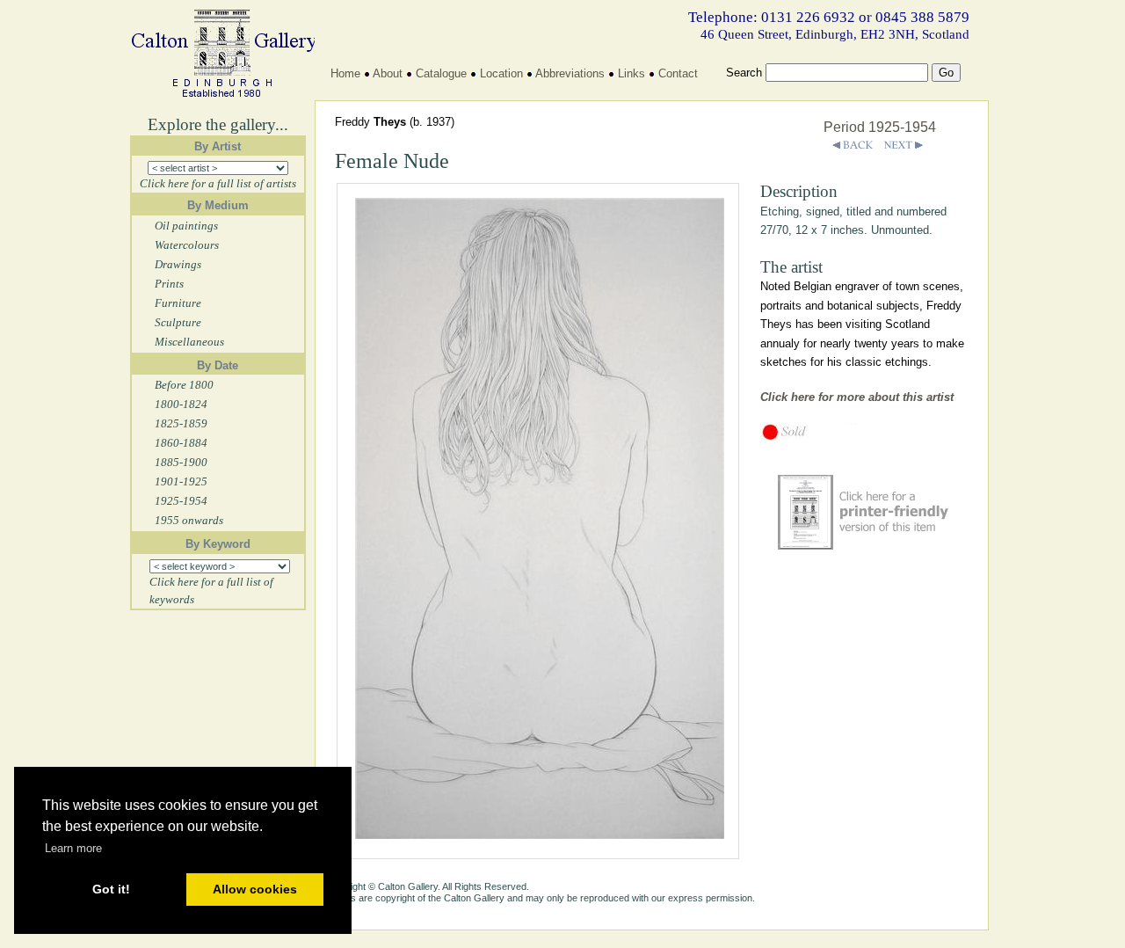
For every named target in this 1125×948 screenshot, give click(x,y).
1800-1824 (181, 404)
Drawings (178, 264)
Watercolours (187, 245)
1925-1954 (181, 500)
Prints (169, 283)
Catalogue (441, 73)
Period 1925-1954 (880, 127)
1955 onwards (189, 520)
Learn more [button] (73, 848)
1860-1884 (181, 442)
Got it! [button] (111, 889)
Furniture (178, 303)
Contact (678, 73)
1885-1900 (181, 462)
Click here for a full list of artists (218, 183)
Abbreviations (570, 73)
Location (501, 73)
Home (345, 73)
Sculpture (178, 322)
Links (631, 73)
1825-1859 (181, 423)
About (388, 73)
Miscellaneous (189, 341)
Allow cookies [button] (255, 889)
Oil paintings (186, 225)
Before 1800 (184, 384)
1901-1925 (181, 481)
